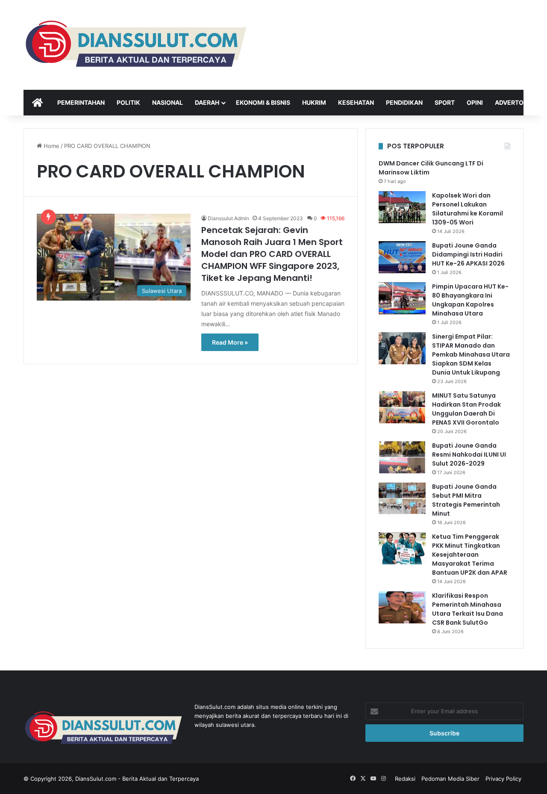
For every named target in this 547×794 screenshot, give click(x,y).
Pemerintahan (81, 102)
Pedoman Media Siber (450, 778)
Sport (445, 102)
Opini (475, 102)
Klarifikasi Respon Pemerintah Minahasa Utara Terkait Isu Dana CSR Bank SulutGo (467, 609)
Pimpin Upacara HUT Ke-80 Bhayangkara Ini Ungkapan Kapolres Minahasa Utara (470, 300)
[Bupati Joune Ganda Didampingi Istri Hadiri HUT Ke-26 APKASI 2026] (402, 257)
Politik (128, 102)
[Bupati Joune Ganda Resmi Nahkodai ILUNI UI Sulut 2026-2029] (402, 457)
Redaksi (405, 778)
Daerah (207, 102)
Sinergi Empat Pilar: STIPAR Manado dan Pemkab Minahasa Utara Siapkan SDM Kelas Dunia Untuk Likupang (471, 354)
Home (50, 145)
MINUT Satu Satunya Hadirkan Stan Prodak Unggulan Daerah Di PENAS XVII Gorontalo (466, 409)
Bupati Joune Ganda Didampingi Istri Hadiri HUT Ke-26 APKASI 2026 (468, 254)
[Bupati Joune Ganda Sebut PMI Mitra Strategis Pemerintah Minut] (402, 498)
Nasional (167, 102)
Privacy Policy (503, 778)
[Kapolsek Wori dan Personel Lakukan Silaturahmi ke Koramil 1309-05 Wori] (402, 207)
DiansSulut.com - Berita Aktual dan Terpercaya (137, 778)
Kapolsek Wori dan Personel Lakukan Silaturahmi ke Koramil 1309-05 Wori (467, 209)
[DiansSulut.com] (135, 45)
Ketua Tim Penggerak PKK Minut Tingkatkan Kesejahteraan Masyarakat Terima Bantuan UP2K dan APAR (469, 554)
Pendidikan (404, 102)
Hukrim (314, 102)
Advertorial (516, 102)
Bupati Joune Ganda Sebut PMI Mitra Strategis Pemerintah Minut (466, 500)
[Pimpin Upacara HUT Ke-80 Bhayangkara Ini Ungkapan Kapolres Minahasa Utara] (402, 298)
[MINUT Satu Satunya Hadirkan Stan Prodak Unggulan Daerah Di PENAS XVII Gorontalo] (402, 407)
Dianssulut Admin (228, 218)
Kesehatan (356, 102)
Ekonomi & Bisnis (263, 102)
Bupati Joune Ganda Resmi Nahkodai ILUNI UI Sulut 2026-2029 (469, 454)
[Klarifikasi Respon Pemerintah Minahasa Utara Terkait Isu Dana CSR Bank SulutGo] (402, 607)
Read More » (230, 342)
